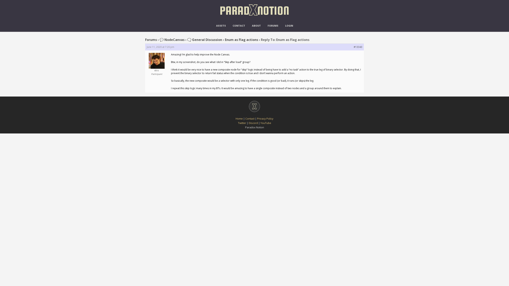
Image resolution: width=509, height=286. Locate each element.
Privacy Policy (265, 118)
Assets (221, 25)
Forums (273, 25)
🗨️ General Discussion (204, 40)
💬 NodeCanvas (172, 40)
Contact (239, 25)
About (256, 25)
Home (239, 118)
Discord (253, 123)
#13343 (358, 47)
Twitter (242, 123)
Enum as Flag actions (241, 40)
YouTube (265, 123)
